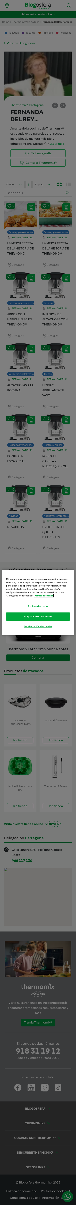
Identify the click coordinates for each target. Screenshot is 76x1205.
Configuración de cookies (38, 626)
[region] (38, 602)
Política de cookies (43, 595)
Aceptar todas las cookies (38, 616)
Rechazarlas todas (38, 606)
